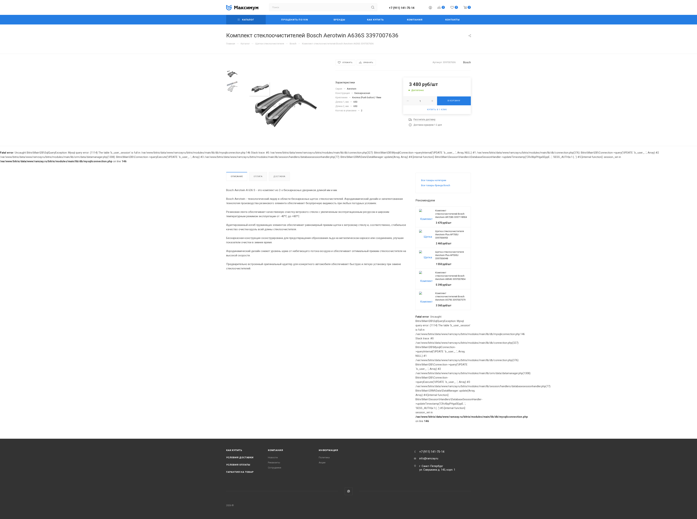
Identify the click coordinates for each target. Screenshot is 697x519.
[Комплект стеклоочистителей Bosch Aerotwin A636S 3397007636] (283, 105)
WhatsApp (348, 491)
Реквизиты (274, 462)
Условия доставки (240, 457)
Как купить (234, 450)
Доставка (279, 176)
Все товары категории (433, 180)
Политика (324, 457)
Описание (237, 176)
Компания (275, 450)
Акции (322, 462)
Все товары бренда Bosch (435, 185)
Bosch (467, 62)
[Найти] (372, 7)
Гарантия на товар (240, 472)
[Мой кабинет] (430, 8)
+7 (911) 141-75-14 (401, 8)
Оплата (258, 176)
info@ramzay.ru (428, 458)
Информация (328, 450)
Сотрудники (274, 467)
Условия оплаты (238, 464)
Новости (273, 457)
